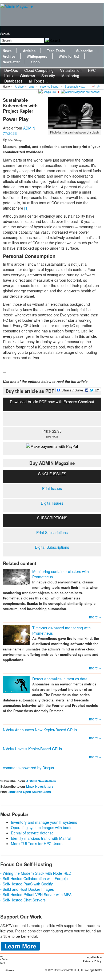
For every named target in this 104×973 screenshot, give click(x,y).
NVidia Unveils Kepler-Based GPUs (32, 748)
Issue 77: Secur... (49, 86)
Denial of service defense (32, 832)
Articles (29, 50)
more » (95, 616)
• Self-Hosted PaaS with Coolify (26, 883)
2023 (31, 86)
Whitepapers (37, 56)
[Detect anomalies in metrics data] (16, 684)
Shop (35, 62)
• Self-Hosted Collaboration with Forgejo (34, 878)
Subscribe (84, 50)
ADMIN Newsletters (41, 781)
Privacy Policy (92, 961)
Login (97, 86)
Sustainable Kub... (75, 86)
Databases (13, 81)
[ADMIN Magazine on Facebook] (80, 91)
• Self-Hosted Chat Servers (23, 900)
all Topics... (38, 81)
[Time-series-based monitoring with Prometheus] (16, 634)
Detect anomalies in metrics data (59, 678)
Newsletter (11, 62)
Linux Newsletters (40, 786)
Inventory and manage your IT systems (44, 822)
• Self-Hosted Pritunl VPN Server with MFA (35, 894)
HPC (92, 70)
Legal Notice (94, 957)
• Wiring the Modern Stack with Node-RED (35, 873)
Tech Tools (56, 50)
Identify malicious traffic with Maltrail (41, 838)
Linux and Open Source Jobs (29, 791)
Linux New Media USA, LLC (70, 970)
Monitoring (70, 75)
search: (5, 34)
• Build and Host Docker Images (27, 889)
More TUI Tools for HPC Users (36, 843)
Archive (9, 56)
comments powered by (28, 767)
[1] (26, 208)
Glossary (10, 970)
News (7, 50)
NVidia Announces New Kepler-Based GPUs (40, 729)
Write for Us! (69, 56)
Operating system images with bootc (41, 827)
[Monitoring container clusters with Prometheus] (16, 576)
